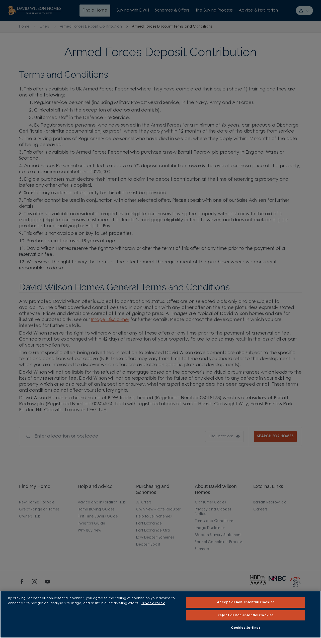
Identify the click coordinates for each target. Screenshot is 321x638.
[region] (160, 614)
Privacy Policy (153, 603)
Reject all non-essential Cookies (245, 615)
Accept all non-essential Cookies (245, 602)
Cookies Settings (245, 627)
